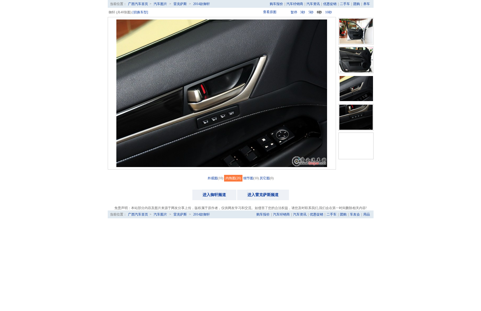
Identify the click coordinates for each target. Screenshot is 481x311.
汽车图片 (160, 4)
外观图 (213, 178)
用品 (366, 214)
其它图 (265, 178)
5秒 (310, 12)
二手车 (345, 4)
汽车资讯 (313, 4)
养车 (366, 4)
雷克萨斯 (180, 4)
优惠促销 (330, 4)
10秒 (328, 12)
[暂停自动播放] (286, 12)
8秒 (319, 12)
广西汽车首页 (138, 4)
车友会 (355, 214)
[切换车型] (140, 12)
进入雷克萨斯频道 (263, 195)
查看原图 (269, 12)
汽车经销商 (294, 4)
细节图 (248, 178)
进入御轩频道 (214, 195)
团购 (356, 4)
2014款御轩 (201, 4)
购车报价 (276, 4)
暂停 (294, 12)
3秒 (302, 12)
